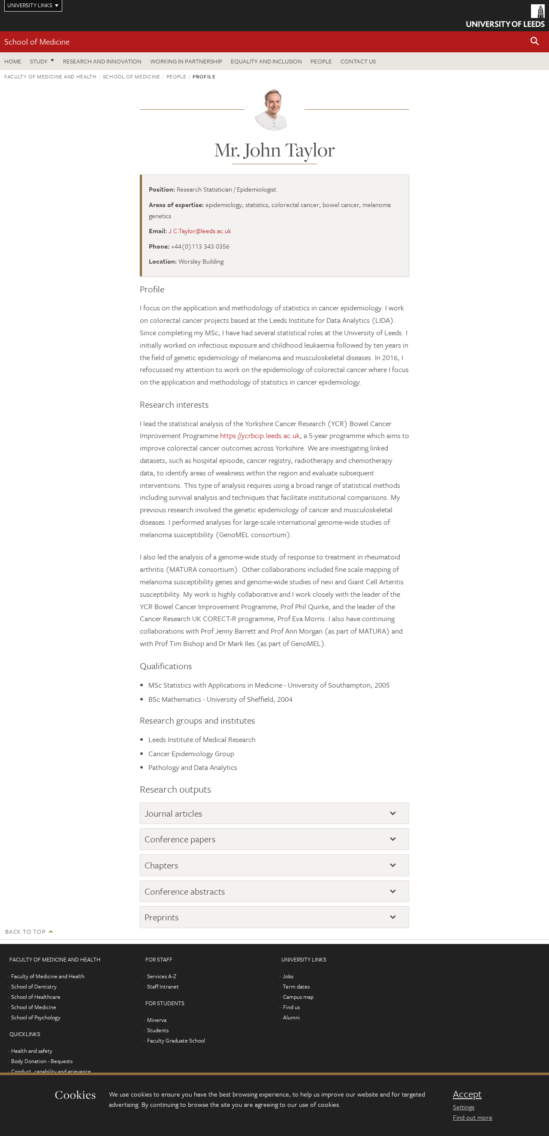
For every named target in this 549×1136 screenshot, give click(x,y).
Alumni (291, 1017)
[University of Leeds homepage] (505, 15)
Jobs (288, 976)
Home (12, 61)
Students (158, 1030)
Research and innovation (102, 61)
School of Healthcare (35, 996)
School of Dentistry (34, 986)
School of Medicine (36, 41)
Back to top (25, 931)
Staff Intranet (163, 986)
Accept (467, 1094)
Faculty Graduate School (176, 1040)
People (321, 61)
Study (39, 61)
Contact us (358, 61)
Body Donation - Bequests (41, 1061)
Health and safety (31, 1050)
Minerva (156, 1020)
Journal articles (173, 813)
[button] (535, 42)
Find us (291, 1007)
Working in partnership (186, 61)
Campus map (298, 996)
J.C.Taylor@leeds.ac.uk (200, 230)
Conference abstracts (185, 891)
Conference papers (180, 839)
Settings (463, 1107)
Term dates (296, 986)
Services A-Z (161, 976)
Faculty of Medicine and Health (50, 76)
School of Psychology (35, 1017)
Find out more (472, 1117)
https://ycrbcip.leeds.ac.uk (260, 435)
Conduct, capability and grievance (51, 1071)
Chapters (161, 865)
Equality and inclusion (266, 61)
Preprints (162, 917)
